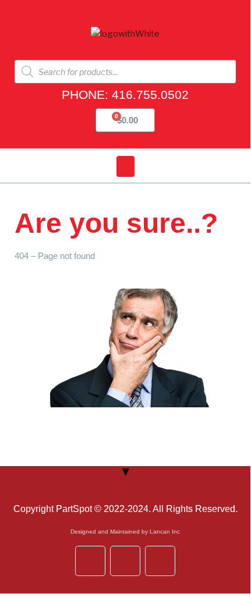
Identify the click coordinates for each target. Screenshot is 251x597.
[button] (125, 166)
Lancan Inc (165, 531)
